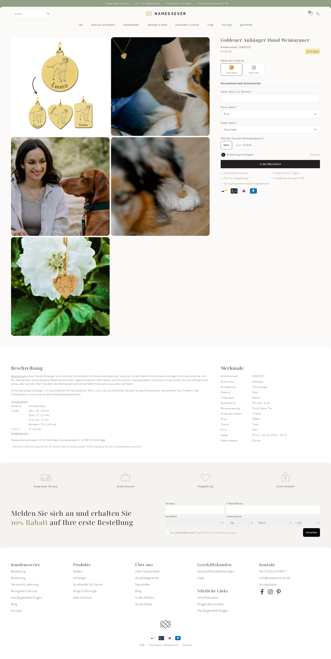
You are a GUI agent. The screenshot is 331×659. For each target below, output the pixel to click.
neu (81, 24)
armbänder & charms (187, 24)
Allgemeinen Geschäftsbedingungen (216, 532)
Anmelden (311, 532)
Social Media (143, 604)
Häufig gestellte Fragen (26, 597)
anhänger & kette (157, 24)
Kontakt (16, 610)
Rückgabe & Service (24, 591)
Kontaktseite (268, 584)
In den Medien (144, 597)
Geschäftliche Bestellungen (215, 571)
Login (201, 578)
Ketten (77, 571)
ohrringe (227, 24)
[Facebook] (262, 592)
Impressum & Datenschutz (163, 644)
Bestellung (18, 571)
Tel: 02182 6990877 (272, 571)
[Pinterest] (278, 592)
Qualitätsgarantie (147, 578)
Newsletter (142, 584)
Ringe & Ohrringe (84, 591)
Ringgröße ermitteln (210, 604)
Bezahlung (18, 578)
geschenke (246, 24)
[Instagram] (270, 592)
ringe (210, 24)
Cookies (187, 644)
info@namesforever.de (274, 578)
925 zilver (254, 72)
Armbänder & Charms (88, 584)
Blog (14, 604)
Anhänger (80, 578)
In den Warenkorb (270, 163)
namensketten (131, 24)
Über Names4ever (147, 571)
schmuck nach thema (103, 24)
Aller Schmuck (82, 597)
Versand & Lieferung (25, 584)
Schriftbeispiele (207, 597)
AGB (142, 644)
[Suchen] (48, 14)
